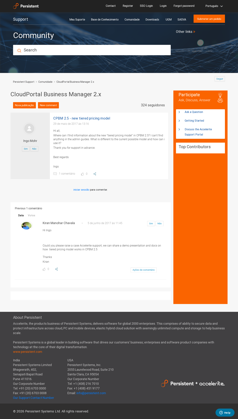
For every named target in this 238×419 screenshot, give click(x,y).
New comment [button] (48, 105)
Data (21, 215)
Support (20, 19)
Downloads (152, 19)
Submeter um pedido (209, 18)
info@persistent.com (91, 393)
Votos (31, 215)
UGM (169, 19)
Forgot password (184, 5)
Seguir (219, 78)
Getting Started (194, 120)
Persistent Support (23, 81)
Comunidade (132, 19)
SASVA (182, 19)
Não (34, 148)
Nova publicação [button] (24, 105)
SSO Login (146, 5)
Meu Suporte (77, 19)
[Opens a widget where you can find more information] (225, 413)
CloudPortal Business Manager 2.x (75, 81)
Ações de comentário (144, 269)
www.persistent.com (27, 352)
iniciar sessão (81, 189)
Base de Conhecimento (105, 19)
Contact (111, 5)
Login (163, 5)
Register (128, 5)
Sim (26, 148)
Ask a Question (194, 112)
